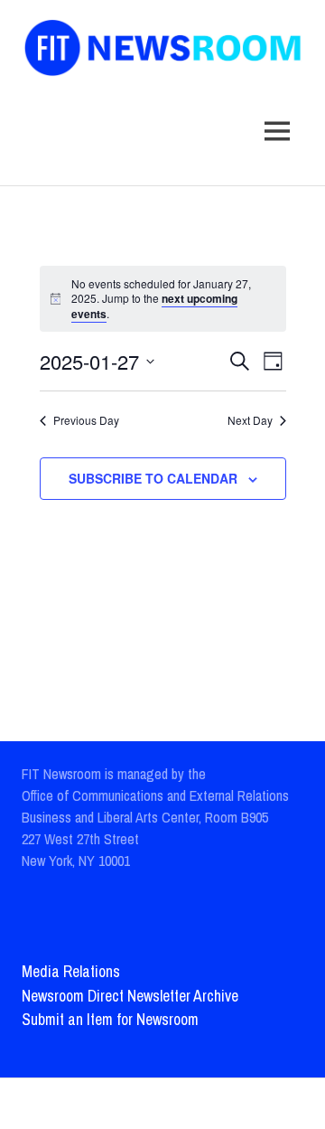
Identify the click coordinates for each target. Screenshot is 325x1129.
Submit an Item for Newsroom (110, 1019)
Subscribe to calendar (153, 478)
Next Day (250, 420)
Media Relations (71, 971)
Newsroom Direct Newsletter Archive (130, 995)
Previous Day (86, 420)
